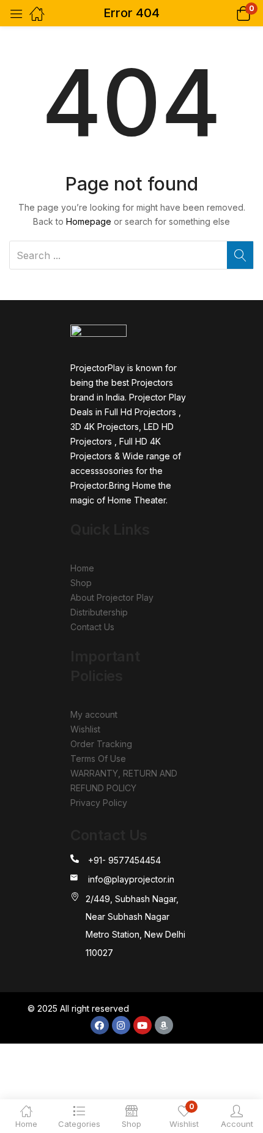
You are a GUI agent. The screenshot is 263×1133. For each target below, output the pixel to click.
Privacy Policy (98, 802)
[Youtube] (142, 1025)
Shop (81, 583)
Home (82, 568)
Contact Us (92, 627)
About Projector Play (112, 597)
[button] (228, 13)
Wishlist (85, 729)
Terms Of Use (98, 758)
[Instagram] (121, 1025)
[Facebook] (100, 1025)
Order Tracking (101, 744)
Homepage (88, 221)
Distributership (99, 612)
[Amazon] (164, 1025)
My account (93, 714)
